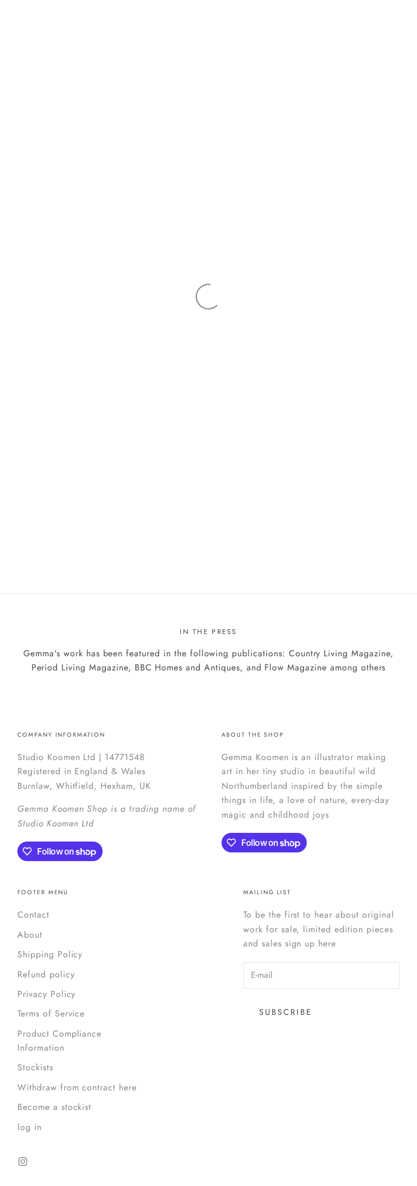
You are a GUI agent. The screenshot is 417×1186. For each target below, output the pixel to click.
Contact (33, 914)
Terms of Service (51, 1013)
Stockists (35, 1067)
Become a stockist (54, 1107)
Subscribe (285, 1012)
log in (29, 1127)
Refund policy (45, 974)
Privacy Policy (46, 994)
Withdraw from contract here (77, 1087)
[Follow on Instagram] (22, 1161)
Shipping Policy (50, 954)
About (29, 934)
